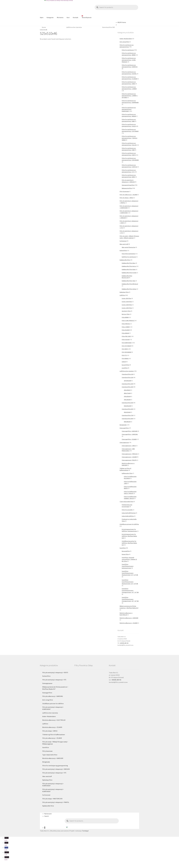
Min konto (60, 17)
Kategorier (50, 17)
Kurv (68, 17)
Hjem (41, 17)
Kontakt (75, 17)
